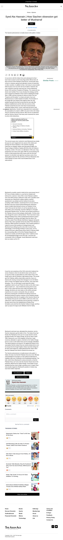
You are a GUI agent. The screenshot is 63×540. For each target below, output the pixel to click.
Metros (21, 516)
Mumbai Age (36, 511)
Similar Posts (48, 80)
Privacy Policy (50, 517)
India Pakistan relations (22, 377)
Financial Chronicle (10, 516)
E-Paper (48, 512)
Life (34, 518)
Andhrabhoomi (9, 513)
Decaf (34, 513)
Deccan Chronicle (10, 511)
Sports (21, 511)
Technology (22, 518)
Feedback (49, 515)
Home (6, 508)
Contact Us (49, 520)
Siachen (28, 372)
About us (35, 516)
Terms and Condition (49, 509)
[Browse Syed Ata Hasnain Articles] (8, 382)
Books (21, 508)
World (20, 513)
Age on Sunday (32, 1)
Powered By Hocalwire (10, 536)
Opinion (31, 23)
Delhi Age (35, 508)
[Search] (61, 6)
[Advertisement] (22, 176)
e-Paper (27, 1)
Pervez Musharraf (18, 372)
